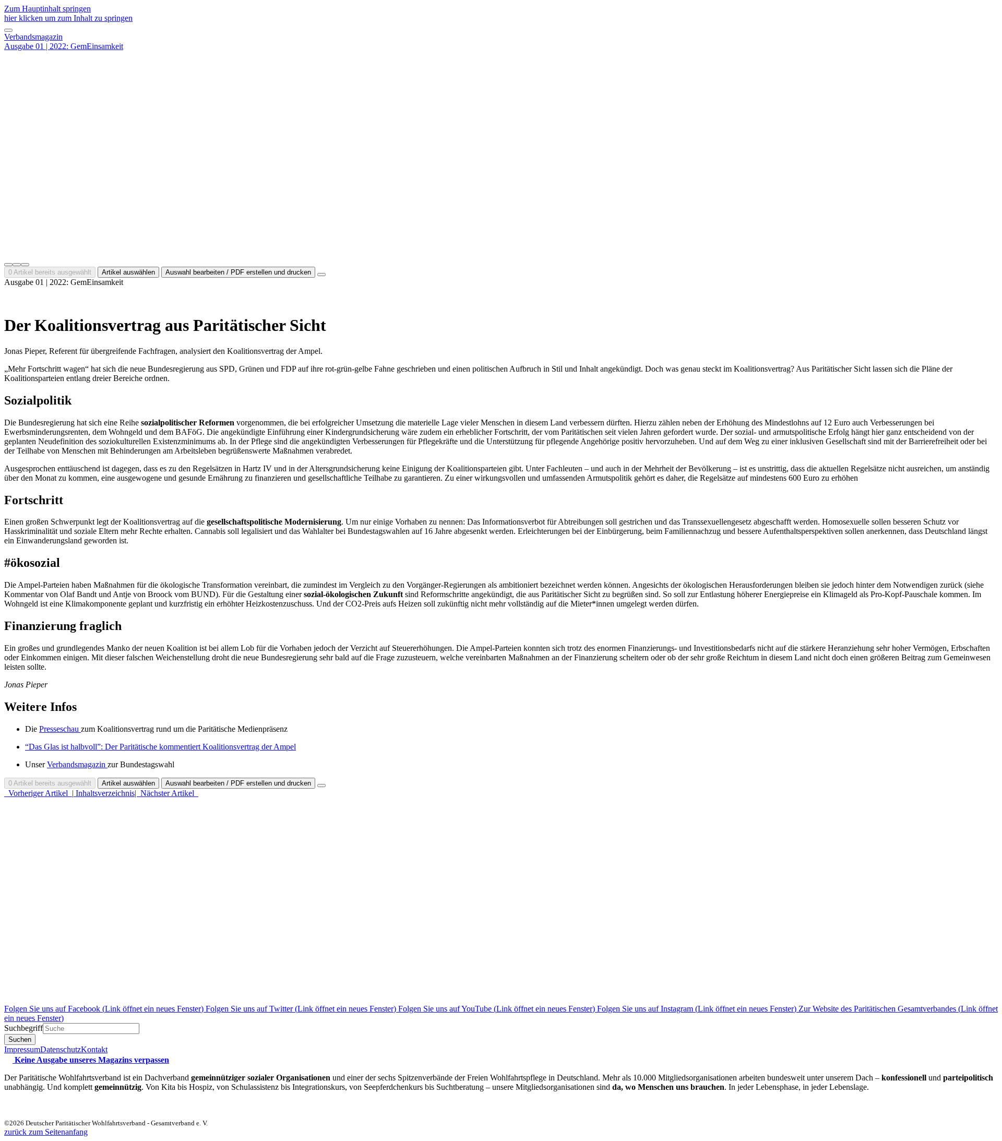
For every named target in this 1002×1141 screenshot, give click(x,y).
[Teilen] (25, 264)
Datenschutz (60, 1049)
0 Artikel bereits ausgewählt (49, 272)
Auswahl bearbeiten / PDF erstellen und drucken (238, 272)
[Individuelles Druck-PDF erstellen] (17, 264)
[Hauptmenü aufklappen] (8, 30)
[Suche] (8, 264)
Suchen (19, 1039)
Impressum (22, 1049)
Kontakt (94, 1049)
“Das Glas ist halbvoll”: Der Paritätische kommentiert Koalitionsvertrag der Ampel (160, 746)
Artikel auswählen (128, 272)
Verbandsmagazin (33, 36)
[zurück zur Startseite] (501, 252)
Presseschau (60, 728)
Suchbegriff (23, 1028)
